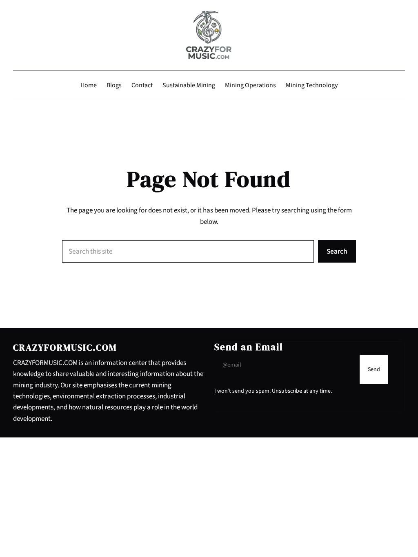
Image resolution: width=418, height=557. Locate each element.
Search (337, 251)
